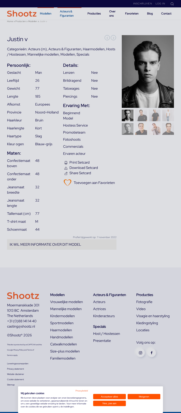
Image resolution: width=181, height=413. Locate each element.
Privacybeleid (81, 390)
